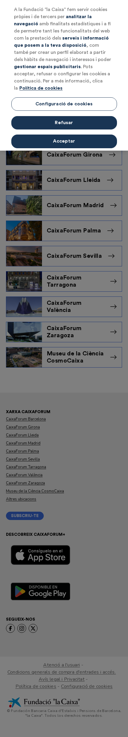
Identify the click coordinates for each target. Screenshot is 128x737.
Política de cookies (41, 88)
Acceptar (64, 141)
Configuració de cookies (64, 104)
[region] (64, 75)
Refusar (64, 122)
